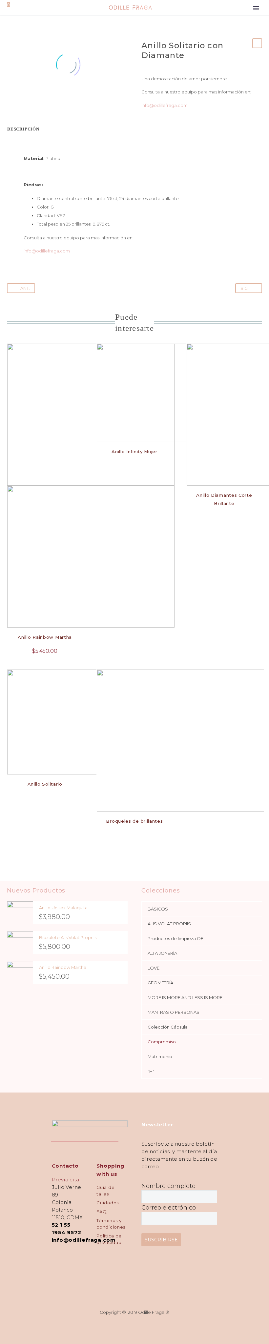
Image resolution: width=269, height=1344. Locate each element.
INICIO (256, 26)
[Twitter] (21, 100)
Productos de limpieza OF (175, 938)
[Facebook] (11, 100)
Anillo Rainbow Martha (45, 637)
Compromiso (162, 1041)
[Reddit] (60, 100)
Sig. (244, 288)
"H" (151, 1071)
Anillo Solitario (45, 784)
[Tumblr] (40, 100)
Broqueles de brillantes (134, 821)
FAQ (101, 1211)
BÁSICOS (158, 909)
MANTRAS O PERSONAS (173, 1012)
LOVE (153, 968)
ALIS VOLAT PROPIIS (169, 923)
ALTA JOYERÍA (162, 953)
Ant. (25, 288)
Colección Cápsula (168, 1027)
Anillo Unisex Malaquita (63, 907)
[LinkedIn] (50, 100)
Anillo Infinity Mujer (134, 451)
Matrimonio (160, 1056)
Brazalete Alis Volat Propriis (67, 937)
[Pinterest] (30, 100)
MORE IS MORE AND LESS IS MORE (185, 997)
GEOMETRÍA (160, 982)
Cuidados (107, 1202)
